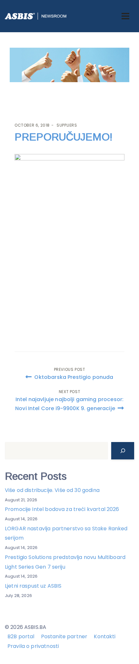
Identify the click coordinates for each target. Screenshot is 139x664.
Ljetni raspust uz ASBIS (33, 586)
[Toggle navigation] (125, 16)
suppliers (67, 125)
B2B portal (21, 636)
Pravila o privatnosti (33, 646)
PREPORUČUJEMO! (63, 137)
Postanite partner (64, 636)
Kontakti (104, 636)
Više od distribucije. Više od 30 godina (52, 490)
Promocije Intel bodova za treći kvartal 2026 (62, 509)
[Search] (122, 450)
